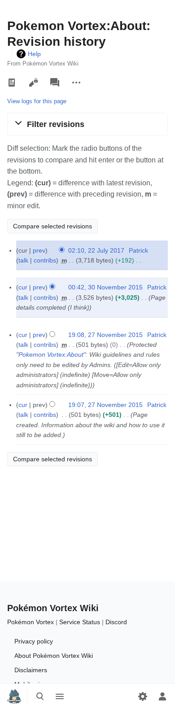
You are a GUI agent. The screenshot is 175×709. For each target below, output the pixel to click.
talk (23, 260)
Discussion (55, 82)
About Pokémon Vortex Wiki (53, 655)
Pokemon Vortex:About (50, 354)
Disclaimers (30, 670)
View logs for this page (36, 101)
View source (33, 82)
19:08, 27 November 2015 (105, 334)
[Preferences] (143, 696)
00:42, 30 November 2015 (105, 287)
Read (12, 82)
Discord (116, 622)
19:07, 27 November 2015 (105, 404)
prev (39, 250)
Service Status (79, 622)
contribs (45, 260)
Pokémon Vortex (30, 622)
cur (22, 287)
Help (34, 53)
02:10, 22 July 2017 (96, 250)
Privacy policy (33, 641)
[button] (87, 124)
